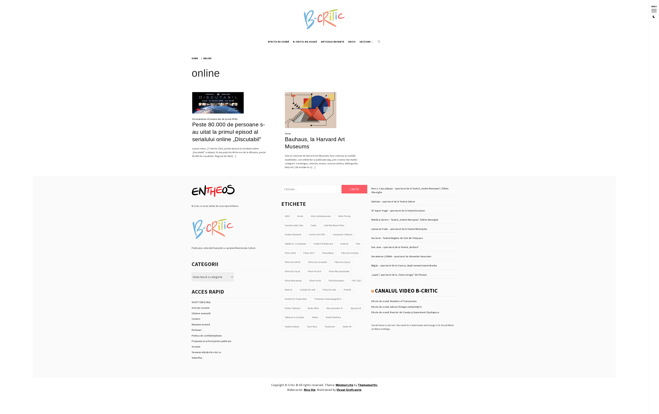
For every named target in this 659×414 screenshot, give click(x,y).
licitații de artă (307, 289)
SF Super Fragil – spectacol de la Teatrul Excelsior (398, 210)
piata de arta (329, 289)
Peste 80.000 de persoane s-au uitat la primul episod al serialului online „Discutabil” (228, 131)
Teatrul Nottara (333, 317)
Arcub (300, 216)
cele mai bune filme (334, 225)
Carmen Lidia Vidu (294, 225)
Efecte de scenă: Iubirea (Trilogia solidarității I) (396, 306)
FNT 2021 (357, 280)
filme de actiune (349, 253)
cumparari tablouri (342, 234)
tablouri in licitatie (294, 317)
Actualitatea (199, 119)
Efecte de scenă (278, 41)
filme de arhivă (292, 262)
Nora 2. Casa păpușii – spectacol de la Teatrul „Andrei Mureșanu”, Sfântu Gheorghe (409, 190)
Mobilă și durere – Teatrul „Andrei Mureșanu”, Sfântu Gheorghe (404, 219)
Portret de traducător (296, 298)
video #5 (347, 326)
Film (235, 119)
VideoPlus (197, 357)
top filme (312, 326)
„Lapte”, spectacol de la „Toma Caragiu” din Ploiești (399, 274)
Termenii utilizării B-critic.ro (206, 352)
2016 (287, 216)
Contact (196, 318)
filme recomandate (339, 271)
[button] (654, 16)
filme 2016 (290, 253)
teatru (315, 317)
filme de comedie (317, 262)
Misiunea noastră (201, 324)
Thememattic (368, 385)
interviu (288, 289)
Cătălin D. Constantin (295, 243)
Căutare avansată (201, 313)
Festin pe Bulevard (323, 243)
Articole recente (332, 41)
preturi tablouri (292, 308)
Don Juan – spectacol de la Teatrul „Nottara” (395, 247)
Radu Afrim (313, 308)
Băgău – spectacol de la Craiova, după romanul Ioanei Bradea (404, 265)
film (358, 243)
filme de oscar (342, 262)
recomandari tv (335, 308)
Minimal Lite (344, 385)
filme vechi (315, 280)
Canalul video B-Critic (406, 290)
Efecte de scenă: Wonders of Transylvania (394, 301)
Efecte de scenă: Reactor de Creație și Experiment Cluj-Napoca (405, 312)
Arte (288, 133)
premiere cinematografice (328, 298)
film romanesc (336, 280)
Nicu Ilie (309, 390)
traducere (330, 326)
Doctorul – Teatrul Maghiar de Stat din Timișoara (397, 238)
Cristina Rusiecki (293, 234)
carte (313, 225)
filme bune (328, 253)
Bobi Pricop (344, 216)
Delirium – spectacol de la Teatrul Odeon (393, 201)
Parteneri (197, 330)
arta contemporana (321, 216)
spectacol (356, 308)
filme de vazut (292, 271)
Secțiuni (365, 41)
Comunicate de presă (219, 119)
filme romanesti (293, 280)
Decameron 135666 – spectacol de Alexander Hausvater (401, 256)
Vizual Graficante (349, 390)
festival (344, 243)
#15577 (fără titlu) (201, 302)
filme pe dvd (314, 271)
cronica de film (317, 234)
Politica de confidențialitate (207, 335)
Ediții (352, 41)
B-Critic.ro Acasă (305, 41)
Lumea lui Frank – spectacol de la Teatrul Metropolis (399, 228)
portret (347, 289)
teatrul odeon (292, 326)
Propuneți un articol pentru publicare (212, 341)
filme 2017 (309, 253)
